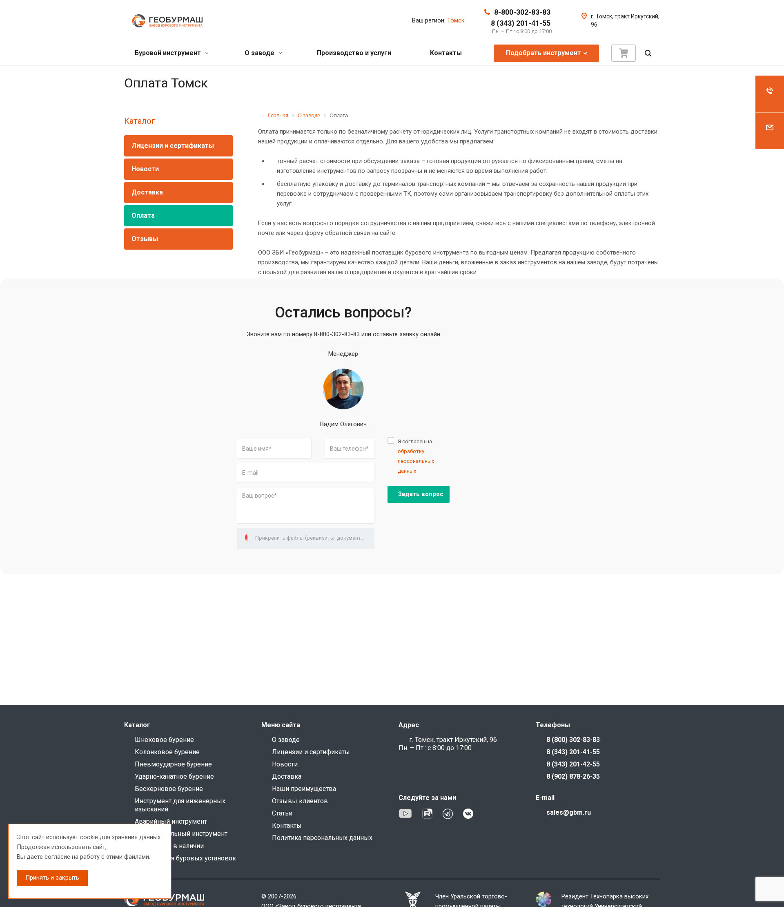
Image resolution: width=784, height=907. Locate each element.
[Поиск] (648, 53)
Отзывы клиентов (300, 801)
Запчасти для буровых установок (185, 858)
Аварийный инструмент (171, 821)
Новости (145, 169)
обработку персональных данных (416, 461)
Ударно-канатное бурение (174, 776)
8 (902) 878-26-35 (573, 776)
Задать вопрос (420, 494)
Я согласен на (416, 456)
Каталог (139, 121)
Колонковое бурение (167, 752)
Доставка (147, 192)
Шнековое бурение (164, 740)
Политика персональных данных (322, 838)
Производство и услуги (354, 53)
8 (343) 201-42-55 (573, 764)
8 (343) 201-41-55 (520, 23)
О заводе (260, 53)
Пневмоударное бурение (173, 764)
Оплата (143, 215)
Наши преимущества (304, 789)
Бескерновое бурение (169, 789)
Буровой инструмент (169, 53)
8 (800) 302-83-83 (573, 740)
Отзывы (144, 239)
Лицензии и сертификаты (172, 146)
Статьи (282, 813)
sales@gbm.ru (568, 812)
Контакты (446, 53)
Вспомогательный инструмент (181, 834)
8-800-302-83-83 (522, 12)
